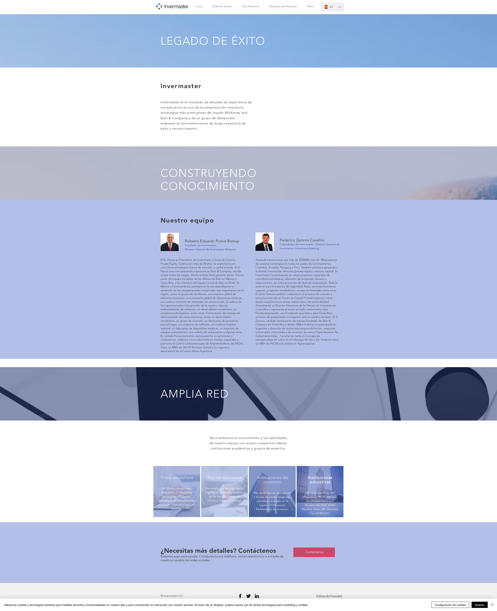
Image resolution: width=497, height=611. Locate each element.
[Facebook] (240, 596)
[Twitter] (248, 596)
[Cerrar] (492, 605)
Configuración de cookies (450, 605)
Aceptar (479, 605)
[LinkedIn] (257, 596)
